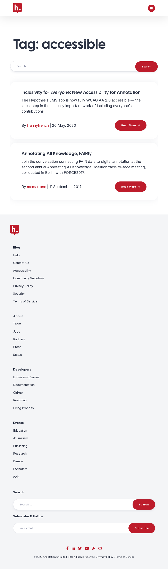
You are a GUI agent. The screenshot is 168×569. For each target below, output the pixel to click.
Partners (19, 339)
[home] (17, 8)
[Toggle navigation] (151, 8)
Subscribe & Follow (28, 516)
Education (20, 430)
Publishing (20, 446)
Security (19, 293)
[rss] (93, 548)
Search (18, 492)
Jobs (16, 331)
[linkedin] (73, 548)
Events (18, 423)
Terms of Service (25, 301)
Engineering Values (26, 377)
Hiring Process (23, 408)
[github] (100, 548)
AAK (16, 477)
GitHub (18, 393)
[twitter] (80, 548)
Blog (16, 247)
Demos (18, 461)
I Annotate (20, 469)
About (18, 316)
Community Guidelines (28, 278)
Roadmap (20, 400)
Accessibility (22, 271)
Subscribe (142, 528)
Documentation (24, 385)
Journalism (20, 438)
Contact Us (21, 263)
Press (17, 347)
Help (16, 255)
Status (17, 355)
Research (20, 453)
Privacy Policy (23, 286)
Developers (22, 369)
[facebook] (67, 548)
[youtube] (87, 548)
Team (17, 324)
